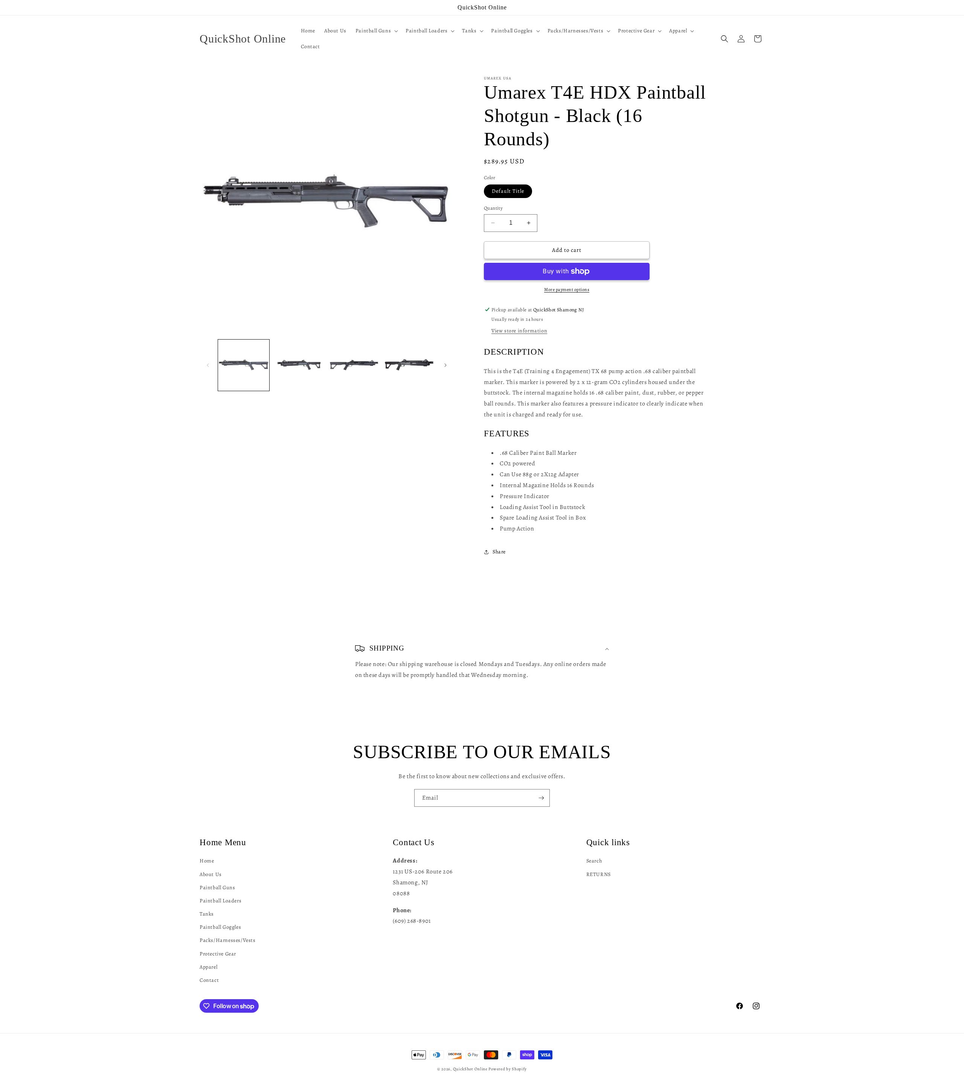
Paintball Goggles (220, 926)
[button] (376, 31)
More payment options (566, 289)
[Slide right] (445, 365)
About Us (211, 874)
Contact (209, 979)
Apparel (208, 966)
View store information (519, 330)
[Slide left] (208, 365)
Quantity (493, 208)
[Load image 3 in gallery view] (354, 365)
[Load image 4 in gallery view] (409, 365)
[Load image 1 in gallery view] (243, 365)
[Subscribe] (541, 798)
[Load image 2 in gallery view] (298, 365)
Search (594, 860)
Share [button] (499, 551)
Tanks (207, 913)
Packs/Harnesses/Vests (228, 940)
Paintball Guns (217, 887)
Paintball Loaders (220, 900)
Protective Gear (218, 953)
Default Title (508, 191)
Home (207, 860)
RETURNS (598, 874)
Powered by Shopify (507, 1069)
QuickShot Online (470, 1069)
